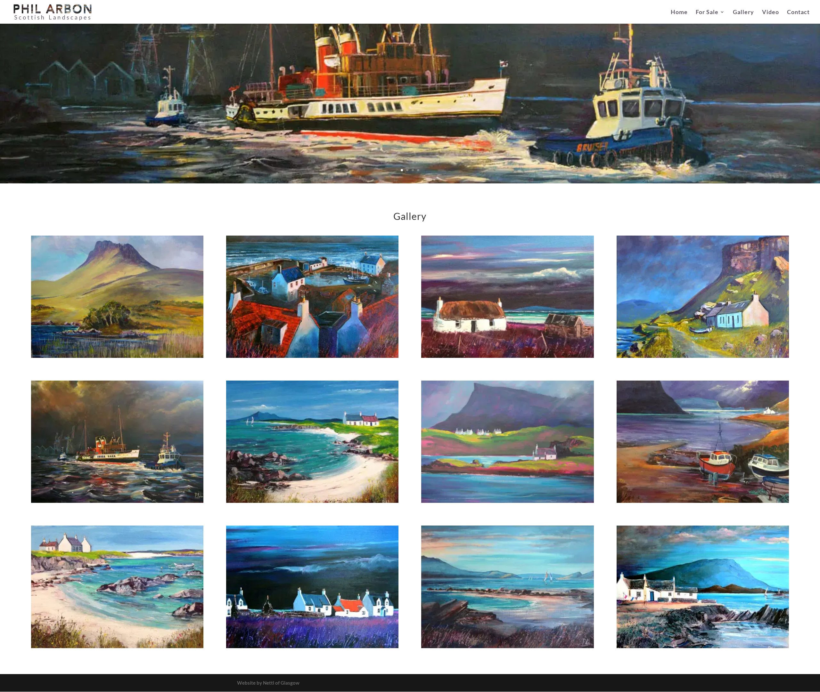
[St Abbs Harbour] (312, 356)
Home (679, 12)
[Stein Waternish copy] (703, 501)
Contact (798, 12)
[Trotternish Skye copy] (507, 501)
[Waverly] (117, 501)
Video (770, 12)
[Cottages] (312, 646)
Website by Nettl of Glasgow (268, 683)
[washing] (703, 646)
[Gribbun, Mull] (703, 356)
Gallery (743, 12)
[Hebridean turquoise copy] (312, 501)
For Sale (707, 12)
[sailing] (507, 646)
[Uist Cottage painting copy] (507, 356)
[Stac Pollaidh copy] (117, 356)
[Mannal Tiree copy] (117, 646)
